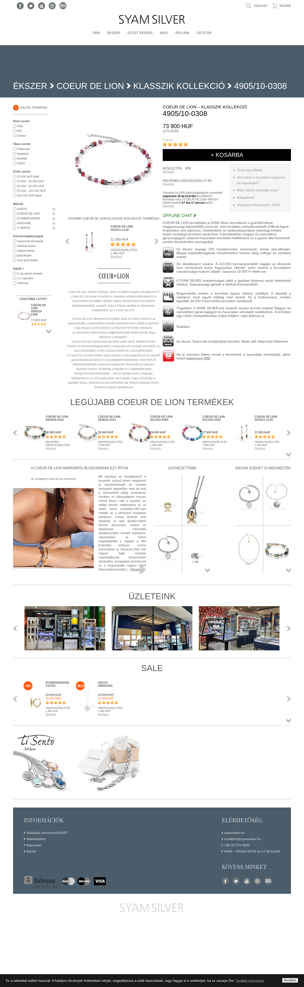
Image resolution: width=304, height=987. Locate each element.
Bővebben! (138, 569)
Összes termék (48, 331)
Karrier (31, 851)
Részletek (168, 171)
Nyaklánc (23, 153)
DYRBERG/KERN (28, 218)
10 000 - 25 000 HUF (30, 181)
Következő (155, 241)
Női (19, 131)
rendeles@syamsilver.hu (242, 839)
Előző (68, 241)
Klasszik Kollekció (179, 86)
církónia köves (26, 246)
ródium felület (26, 250)
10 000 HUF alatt (28, 176)
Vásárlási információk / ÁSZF (258, 205)
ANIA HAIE (24, 223)
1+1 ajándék (25, 278)
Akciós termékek (31, 107)
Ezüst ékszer (140, 33)
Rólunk (182, 33)
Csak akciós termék (29, 273)
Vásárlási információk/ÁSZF (47, 833)
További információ (250, 980)
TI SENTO (23, 228)
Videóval (22, 283)
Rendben (290, 980)
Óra (96, 33)
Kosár (285, 6)
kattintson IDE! (198, 358)
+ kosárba (227, 155)
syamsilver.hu (234, 833)
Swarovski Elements (30, 241)
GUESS (22, 209)
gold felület (24, 255)
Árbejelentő (245, 197)
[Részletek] (142, 570)
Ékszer (113, 33)
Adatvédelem (36, 839)
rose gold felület (27, 260)
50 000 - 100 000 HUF (31, 191)
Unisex (21, 135)
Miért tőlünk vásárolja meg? (258, 190)
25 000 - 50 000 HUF (30, 186)
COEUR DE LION (90, 86)
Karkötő (22, 158)
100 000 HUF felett (29, 195)
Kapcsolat (33, 845)
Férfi (20, 126)
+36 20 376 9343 (237, 845)
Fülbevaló (23, 149)
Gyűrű (21, 163)
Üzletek (204, 33)
